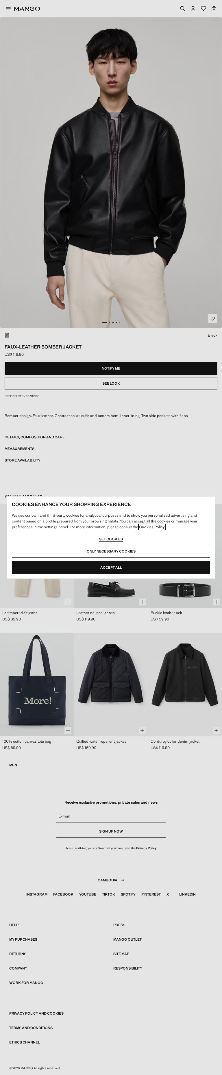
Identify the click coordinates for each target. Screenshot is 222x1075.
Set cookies (111, 539)
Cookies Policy (152, 526)
